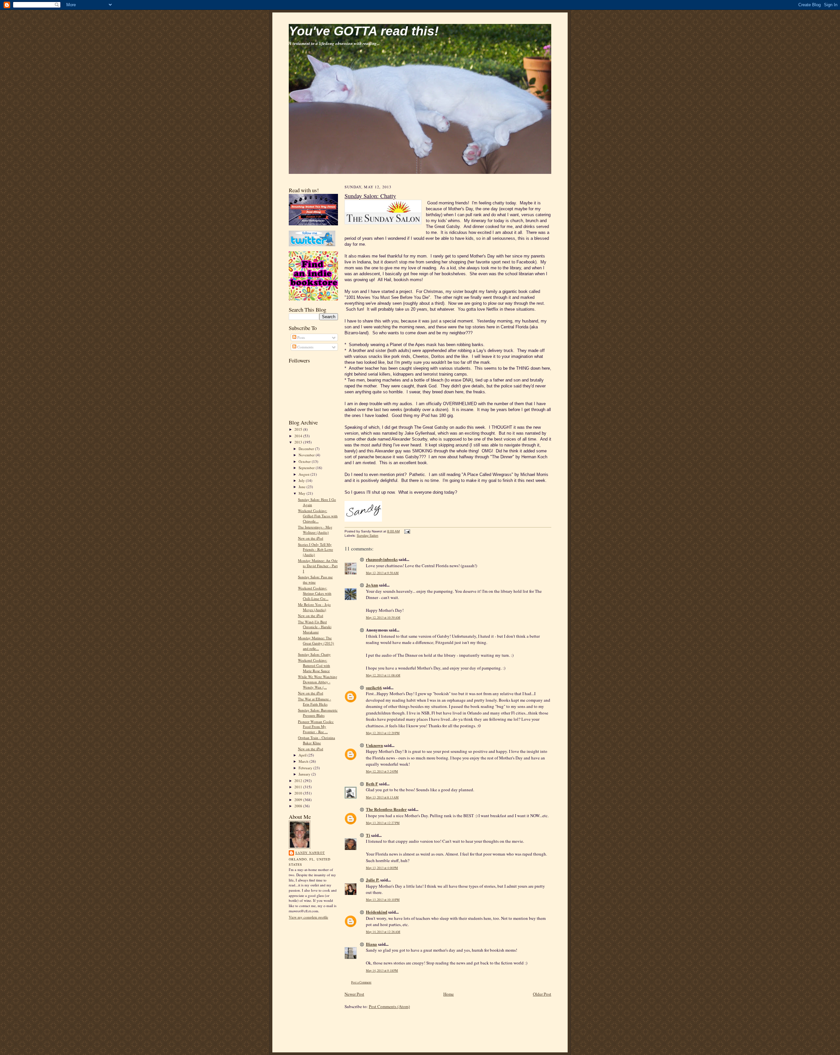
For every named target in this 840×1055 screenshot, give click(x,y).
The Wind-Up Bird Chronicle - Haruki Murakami (314, 626)
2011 (298, 786)
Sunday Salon (367, 535)
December (307, 448)
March (304, 761)
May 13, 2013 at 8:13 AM (382, 797)
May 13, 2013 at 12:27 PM (383, 823)
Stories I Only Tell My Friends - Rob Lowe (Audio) (315, 549)
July (302, 480)
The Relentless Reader (386, 809)
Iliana (371, 944)
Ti (368, 835)
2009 (298, 799)
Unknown (374, 745)
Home (448, 994)
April (303, 755)
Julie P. (372, 880)
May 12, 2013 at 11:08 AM (383, 675)
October (305, 461)
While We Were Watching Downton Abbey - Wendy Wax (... (317, 681)
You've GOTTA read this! (364, 31)
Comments (304, 346)
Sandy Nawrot (310, 852)
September (307, 467)
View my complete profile (308, 917)
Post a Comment (361, 982)
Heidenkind (376, 912)
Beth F (372, 783)
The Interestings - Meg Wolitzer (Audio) (315, 530)
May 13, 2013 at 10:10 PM (383, 900)
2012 (298, 780)
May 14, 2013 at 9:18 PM (382, 970)
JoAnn (372, 585)
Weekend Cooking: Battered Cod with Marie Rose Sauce (314, 665)
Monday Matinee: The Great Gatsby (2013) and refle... (316, 643)
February (306, 767)
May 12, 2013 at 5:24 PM (382, 771)
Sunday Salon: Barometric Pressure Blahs (318, 713)
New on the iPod (310, 538)
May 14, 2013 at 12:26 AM (383, 932)
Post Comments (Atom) (389, 1006)
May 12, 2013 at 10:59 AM (383, 617)
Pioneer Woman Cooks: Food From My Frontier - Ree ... (316, 726)
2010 (298, 793)
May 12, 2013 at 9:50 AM (382, 573)
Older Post (542, 994)
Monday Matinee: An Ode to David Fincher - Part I (318, 565)
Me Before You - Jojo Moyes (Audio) (314, 607)
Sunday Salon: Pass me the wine (315, 579)
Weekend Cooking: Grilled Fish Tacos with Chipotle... (318, 515)
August (304, 474)
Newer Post (354, 994)
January (305, 774)
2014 (298, 435)
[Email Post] (406, 531)
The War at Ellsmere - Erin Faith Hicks (314, 701)
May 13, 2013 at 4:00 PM (382, 868)
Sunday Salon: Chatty (314, 654)
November (307, 454)
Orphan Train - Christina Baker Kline (316, 740)
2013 (298, 442)
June (302, 486)
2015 (298, 429)
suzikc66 (374, 687)
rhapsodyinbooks (382, 559)
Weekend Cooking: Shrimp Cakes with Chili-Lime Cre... (314, 593)
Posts (300, 337)
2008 (298, 805)
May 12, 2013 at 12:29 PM (383, 733)
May (302, 493)
